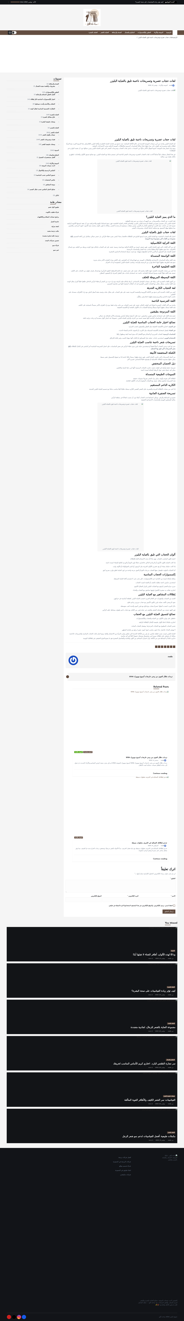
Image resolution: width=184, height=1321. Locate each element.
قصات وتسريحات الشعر (48, 140)
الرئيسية (168, 32)
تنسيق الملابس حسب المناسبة (45, 175)
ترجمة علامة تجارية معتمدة (51, 236)
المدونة (57, 150)
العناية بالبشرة (93, 32)
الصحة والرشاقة (117, 32)
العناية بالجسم (54, 128)
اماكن (57, 195)
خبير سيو (56, 250)
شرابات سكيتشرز (125, 1174)
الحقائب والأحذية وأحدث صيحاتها (45, 104)
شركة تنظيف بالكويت (52, 212)
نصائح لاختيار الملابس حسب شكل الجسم (42, 189)
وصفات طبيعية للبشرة (48, 122)
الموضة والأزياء (158, 32)
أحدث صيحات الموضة (48, 166)
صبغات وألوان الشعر (49, 135)
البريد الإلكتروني (133, 896)
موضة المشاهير (50, 185)
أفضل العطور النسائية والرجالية (45, 94)
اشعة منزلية (55, 226)
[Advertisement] (92, 56)
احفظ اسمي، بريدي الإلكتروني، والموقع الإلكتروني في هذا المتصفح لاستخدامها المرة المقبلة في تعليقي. (141, 905)
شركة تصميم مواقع (125, 1166)
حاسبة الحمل (55, 222)
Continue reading (159, 773)
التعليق (172, 878)
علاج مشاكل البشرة (49, 117)
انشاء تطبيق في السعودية (123, 1170)
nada (170, 85)
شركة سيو (55, 245)
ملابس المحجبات (50, 180)
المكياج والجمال (129, 32)
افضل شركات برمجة (124, 1157)
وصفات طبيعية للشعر (48, 144)
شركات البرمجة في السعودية (122, 1162)
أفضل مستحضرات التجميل (47, 157)
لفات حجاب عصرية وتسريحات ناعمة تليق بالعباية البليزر (155, 37)
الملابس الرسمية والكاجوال (46, 170)
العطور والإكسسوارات (144, 32)
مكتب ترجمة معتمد (53, 231)
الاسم (173, 896)
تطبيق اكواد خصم (53, 207)
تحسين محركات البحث (52, 241)
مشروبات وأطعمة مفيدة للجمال (45, 86)
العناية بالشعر (105, 32)
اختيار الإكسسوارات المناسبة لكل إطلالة (43, 99)
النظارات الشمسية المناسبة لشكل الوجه (42, 109)
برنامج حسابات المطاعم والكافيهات (48, 217)
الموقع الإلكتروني (96, 896)
